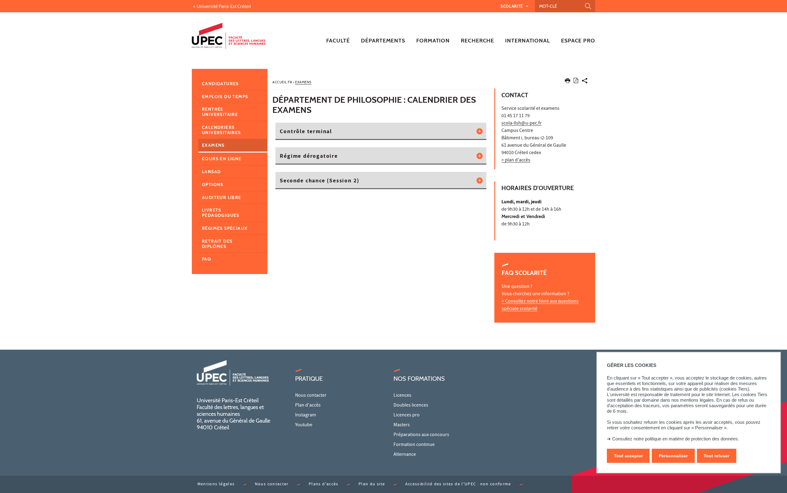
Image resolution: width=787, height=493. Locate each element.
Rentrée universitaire (220, 111)
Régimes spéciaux (224, 228)
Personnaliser (673, 455)
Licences (402, 396)
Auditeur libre (221, 197)
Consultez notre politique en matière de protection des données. (675, 438)
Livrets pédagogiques (220, 212)
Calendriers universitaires (221, 130)
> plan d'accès (515, 160)
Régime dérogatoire (309, 156)
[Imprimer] (567, 82)
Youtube (303, 425)
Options (212, 184)
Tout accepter (628, 455)
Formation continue (414, 445)
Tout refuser (716, 455)
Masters (402, 425)
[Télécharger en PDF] (576, 82)
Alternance (405, 455)
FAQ (206, 259)
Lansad (211, 171)
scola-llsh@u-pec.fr (521, 123)
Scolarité (512, 6)
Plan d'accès (308, 405)
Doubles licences (411, 405)
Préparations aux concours (421, 435)
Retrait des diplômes (217, 243)
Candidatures (220, 83)
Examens (213, 145)
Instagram (305, 415)
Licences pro (407, 415)
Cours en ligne (222, 158)
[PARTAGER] (584, 82)
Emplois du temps (225, 96)
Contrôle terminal (306, 132)
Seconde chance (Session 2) (319, 181)
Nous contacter (310, 396)
